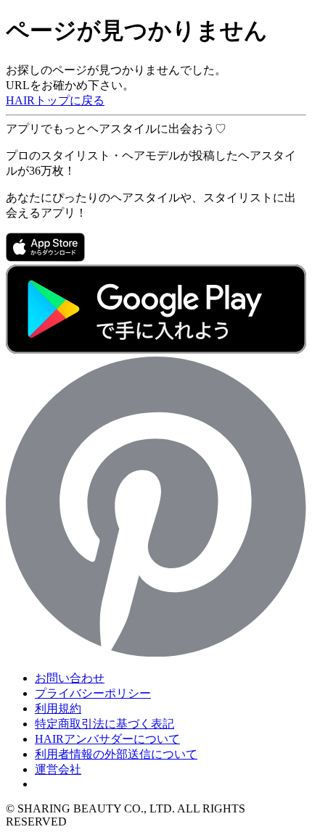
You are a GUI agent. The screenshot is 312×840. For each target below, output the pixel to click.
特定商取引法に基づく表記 (104, 724)
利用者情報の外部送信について (116, 754)
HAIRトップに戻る (55, 100)
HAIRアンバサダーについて (107, 739)
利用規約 (58, 708)
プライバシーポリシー (93, 693)
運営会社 (58, 769)
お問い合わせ (69, 678)
